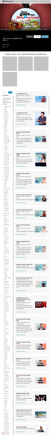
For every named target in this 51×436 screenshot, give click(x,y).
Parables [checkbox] (6, 391)
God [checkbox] (5, 257)
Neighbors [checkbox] (6, 373)
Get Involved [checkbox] (6, 252)
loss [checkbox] (5, 336)
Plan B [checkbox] (5, 400)
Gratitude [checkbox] (6, 270)
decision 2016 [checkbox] (7, 188)
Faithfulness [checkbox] (6, 213)
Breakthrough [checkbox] (7, 139)
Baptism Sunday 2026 (22, 393)
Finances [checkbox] (6, 231)
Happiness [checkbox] (6, 281)
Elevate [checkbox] (5, 201)
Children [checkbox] (6, 146)
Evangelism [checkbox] (6, 208)
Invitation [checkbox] (6, 311)
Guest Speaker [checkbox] (7, 277)
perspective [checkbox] (6, 398)
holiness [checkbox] (6, 291)
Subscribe (45, 36)
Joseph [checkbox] (5, 316)
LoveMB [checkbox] (6, 339)
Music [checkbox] (5, 370)
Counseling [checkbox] (6, 176)
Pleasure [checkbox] (6, 402)
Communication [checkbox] (7, 154)
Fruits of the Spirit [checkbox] (6, 243)
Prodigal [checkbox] (6, 412)
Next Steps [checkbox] (6, 380)
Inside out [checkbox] (6, 305)
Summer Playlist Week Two (24, 264)
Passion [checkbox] (6, 395)
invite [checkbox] (5, 312)
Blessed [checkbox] (6, 134)
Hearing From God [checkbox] (7, 285)
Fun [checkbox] (5, 245)
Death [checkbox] (5, 186)
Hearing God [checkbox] (6, 287)
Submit (10, 92)
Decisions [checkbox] (6, 190)
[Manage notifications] (3, 433)
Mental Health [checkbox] (7, 348)
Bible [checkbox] (5, 132)
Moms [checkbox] (5, 362)
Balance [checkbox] (6, 123)
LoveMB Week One (22, 113)
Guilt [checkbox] (5, 279)
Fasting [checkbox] (5, 219)
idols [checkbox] (5, 300)
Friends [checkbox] (5, 240)
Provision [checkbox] (6, 414)
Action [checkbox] (5, 109)
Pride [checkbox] (5, 411)
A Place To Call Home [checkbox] (7, 107)
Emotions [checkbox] (6, 204)
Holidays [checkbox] (6, 289)
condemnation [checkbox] (7, 169)
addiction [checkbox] (6, 111)
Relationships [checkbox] (7, 423)
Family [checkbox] (5, 215)
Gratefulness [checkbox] (7, 268)
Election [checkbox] (6, 199)
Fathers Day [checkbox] (6, 224)
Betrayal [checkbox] (6, 130)
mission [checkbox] (5, 359)
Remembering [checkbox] (7, 427)
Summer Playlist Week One (24, 278)
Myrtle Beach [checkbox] (7, 371)
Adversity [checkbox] (6, 113)
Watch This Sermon (21, 105)
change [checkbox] (5, 145)
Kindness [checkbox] (6, 321)
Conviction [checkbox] (6, 174)
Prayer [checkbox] (5, 409)
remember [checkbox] (6, 425)
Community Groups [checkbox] (6, 160)
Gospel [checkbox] (5, 265)
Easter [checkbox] (5, 197)
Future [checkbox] (5, 247)
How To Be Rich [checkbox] (7, 296)
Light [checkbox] (5, 330)
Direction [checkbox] (6, 194)
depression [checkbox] (6, 192)
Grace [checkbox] (5, 266)
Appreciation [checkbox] (6, 116)
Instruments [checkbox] (6, 309)
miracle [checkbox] (5, 355)
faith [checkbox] (5, 212)
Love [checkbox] (5, 337)
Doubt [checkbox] (5, 195)
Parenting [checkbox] (6, 393)
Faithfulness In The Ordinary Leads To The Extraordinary (23, 299)
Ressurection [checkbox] (7, 432)
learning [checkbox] (5, 325)
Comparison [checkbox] (6, 162)
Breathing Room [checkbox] (7, 141)
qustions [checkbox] (6, 421)
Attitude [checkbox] (5, 120)
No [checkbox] (4, 382)
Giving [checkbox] (5, 256)
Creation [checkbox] (6, 179)
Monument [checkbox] (6, 366)
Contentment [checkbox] (7, 172)
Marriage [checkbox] (6, 341)
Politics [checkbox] (5, 404)
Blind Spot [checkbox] (6, 136)
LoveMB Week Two (22, 94)
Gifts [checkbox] (5, 254)
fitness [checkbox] (5, 233)
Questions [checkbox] (6, 420)
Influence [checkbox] (6, 302)
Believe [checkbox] (5, 129)
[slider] (20, 29)
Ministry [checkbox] (6, 353)
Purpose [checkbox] (6, 416)
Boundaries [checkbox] (6, 138)
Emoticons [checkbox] (6, 203)
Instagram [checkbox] (6, 307)
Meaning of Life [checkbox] (7, 346)
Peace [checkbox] (5, 396)
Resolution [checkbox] (6, 430)
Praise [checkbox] (5, 405)
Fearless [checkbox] (6, 228)
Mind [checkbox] (5, 352)
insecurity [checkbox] (6, 303)
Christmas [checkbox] (6, 148)
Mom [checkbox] (5, 361)
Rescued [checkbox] (6, 429)
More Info (6, 46)
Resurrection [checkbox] (7, 434)
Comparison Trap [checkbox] (6, 165)
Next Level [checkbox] (6, 378)
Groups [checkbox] (5, 274)
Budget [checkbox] (5, 143)
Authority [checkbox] (6, 121)
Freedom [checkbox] (6, 238)
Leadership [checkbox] (6, 323)
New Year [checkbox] (6, 375)
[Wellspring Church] (8, 2)
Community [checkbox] (6, 157)
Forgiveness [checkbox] (6, 237)
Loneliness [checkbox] (6, 334)
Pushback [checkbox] (6, 418)
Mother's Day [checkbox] (7, 368)
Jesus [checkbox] (5, 314)
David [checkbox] (5, 185)
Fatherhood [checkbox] (6, 220)
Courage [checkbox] (6, 178)
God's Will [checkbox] (6, 263)
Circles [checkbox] (5, 152)
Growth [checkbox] (5, 275)
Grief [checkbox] (5, 272)
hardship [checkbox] (6, 283)
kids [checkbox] (5, 319)
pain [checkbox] (5, 389)
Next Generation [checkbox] (7, 377)
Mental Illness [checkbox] (7, 350)
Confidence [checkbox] (6, 170)
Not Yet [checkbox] (5, 384)
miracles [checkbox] (6, 357)
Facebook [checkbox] (6, 210)
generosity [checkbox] (6, 249)
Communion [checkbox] (6, 155)
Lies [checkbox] (5, 327)
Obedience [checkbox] (6, 386)
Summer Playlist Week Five (24, 210)
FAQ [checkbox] (5, 217)
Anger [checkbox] (5, 114)
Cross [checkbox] (5, 181)
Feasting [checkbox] (6, 229)
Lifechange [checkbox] (6, 328)
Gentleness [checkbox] (6, 250)
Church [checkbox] (5, 150)
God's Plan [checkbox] (6, 259)
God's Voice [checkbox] (6, 261)
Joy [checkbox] (5, 318)
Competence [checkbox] (7, 167)
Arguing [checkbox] (5, 118)
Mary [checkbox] (5, 343)
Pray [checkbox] (5, 407)
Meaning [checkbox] (6, 345)
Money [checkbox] (5, 364)
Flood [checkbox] (5, 235)
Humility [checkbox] (6, 298)
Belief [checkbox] (5, 127)
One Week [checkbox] (6, 387)
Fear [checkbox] (5, 226)
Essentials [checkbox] (6, 206)
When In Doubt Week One (24, 410)
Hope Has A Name (21, 427)
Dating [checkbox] (5, 183)
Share (37, 36)
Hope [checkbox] (5, 294)
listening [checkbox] (6, 332)
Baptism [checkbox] (6, 125)
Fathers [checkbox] (5, 222)
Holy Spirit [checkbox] (6, 293)
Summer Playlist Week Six (24, 194)
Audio (30, 36)
